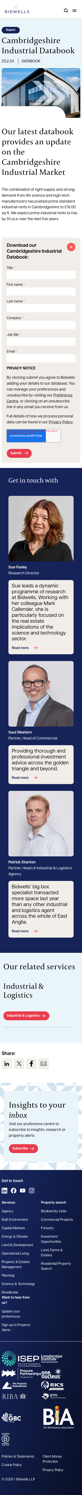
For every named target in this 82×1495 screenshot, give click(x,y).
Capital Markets (13, 1228)
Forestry (47, 1228)
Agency (7, 1211)
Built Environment (15, 1220)
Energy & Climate (15, 1237)
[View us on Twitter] (19, 1064)
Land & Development (17, 1245)
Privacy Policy (53, 1470)
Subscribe (20, 1148)
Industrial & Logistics (23, 1016)
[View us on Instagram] (31, 1190)
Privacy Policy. (61, 422)
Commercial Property (57, 1220)
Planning (8, 1275)
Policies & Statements (18, 1456)
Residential (10, 1292)
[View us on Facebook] (31, 1064)
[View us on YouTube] (22, 1190)
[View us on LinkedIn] (7, 1064)
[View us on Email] (43, 1064)
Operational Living (15, 1253)
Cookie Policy (12, 1465)
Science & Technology (18, 1284)
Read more (20, 648)
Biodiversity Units (53, 1211)
